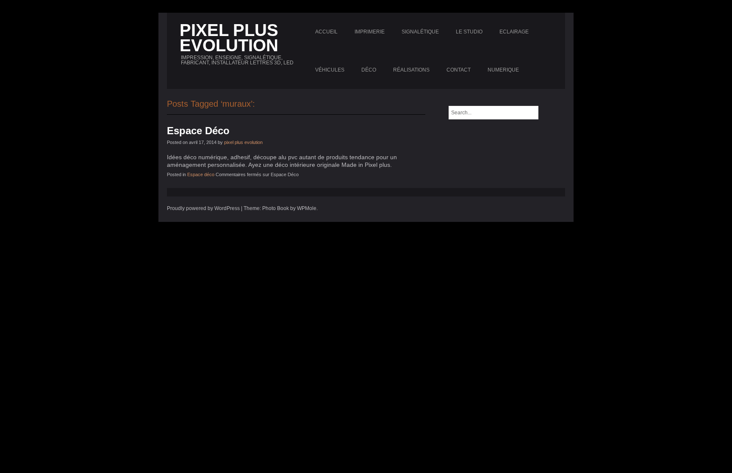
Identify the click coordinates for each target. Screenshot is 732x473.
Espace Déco (198, 130)
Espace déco (200, 174)
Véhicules (329, 70)
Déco (368, 70)
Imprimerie (370, 32)
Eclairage (514, 32)
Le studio (469, 32)
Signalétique (420, 32)
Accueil (326, 32)
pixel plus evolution (243, 142)
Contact (458, 70)
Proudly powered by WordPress (203, 208)
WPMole (306, 208)
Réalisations (411, 70)
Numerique (503, 70)
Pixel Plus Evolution (229, 37)
